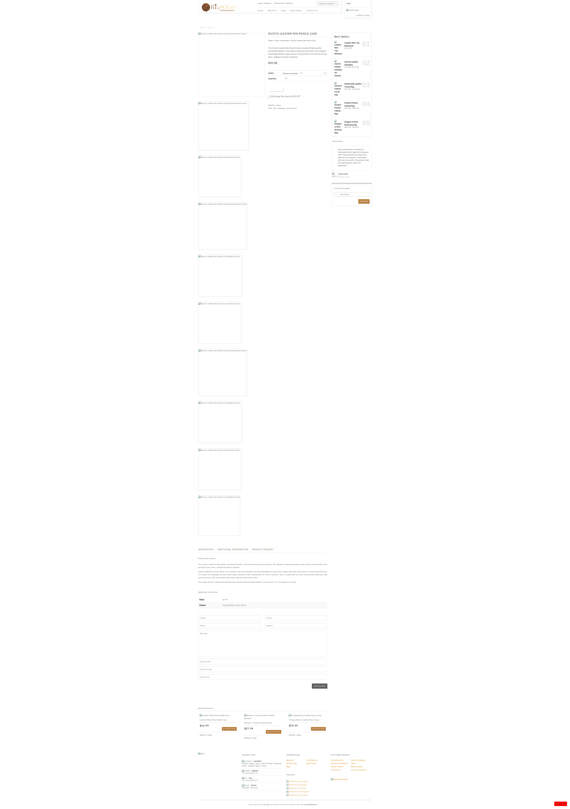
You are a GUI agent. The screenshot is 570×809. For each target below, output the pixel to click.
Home (260, 10)
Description (205, 549)
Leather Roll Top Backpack (351, 44)
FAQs (353, 763)
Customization (337, 760)
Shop (283, 10)
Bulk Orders (296, 10)
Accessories (284, 40)
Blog (288, 766)
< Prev (202, 27)
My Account (279, 3)
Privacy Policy (337, 766)
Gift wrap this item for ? (285, 96)
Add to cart (277, 89)
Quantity (272, 78)
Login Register (264, 3)
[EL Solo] (220, 6)
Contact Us (312, 10)
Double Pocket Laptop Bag (351, 104)
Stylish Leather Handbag (351, 63)
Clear (325, 73)
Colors (271, 73)
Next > (211, 27)
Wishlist (289, 3)
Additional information (232, 549)
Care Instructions (358, 769)
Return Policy (357, 766)
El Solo (267, 804)
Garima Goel (343, 174)
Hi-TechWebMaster (308, 804)
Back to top (561, 803)
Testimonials (312, 760)
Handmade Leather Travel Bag (353, 85)
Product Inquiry (262, 549)
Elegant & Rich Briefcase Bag (351, 123)
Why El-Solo (291, 763)
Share (278, 105)
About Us (272, 10)
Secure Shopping (358, 760)
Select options (273, 732)
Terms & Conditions (339, 763)
